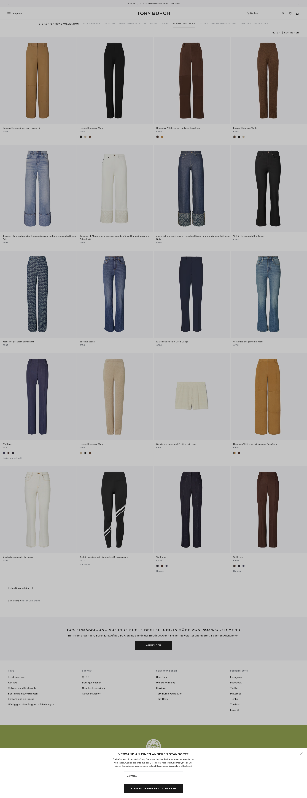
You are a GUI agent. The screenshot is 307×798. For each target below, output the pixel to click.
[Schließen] (301, 754)
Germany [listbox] (132, 775)
